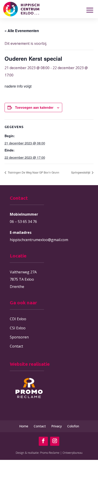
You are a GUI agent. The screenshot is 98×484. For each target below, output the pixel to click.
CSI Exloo (18, 327)
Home (23, 426)
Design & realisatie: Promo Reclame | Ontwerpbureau (49, 453)
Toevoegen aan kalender (34, 107)
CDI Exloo (18, 318)
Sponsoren (19, 337)
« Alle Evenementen (22, 30)
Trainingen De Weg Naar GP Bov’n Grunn (33, 172)
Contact (16, 346)
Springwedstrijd (81, 172)
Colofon (73, 426)
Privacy (56, 426)
